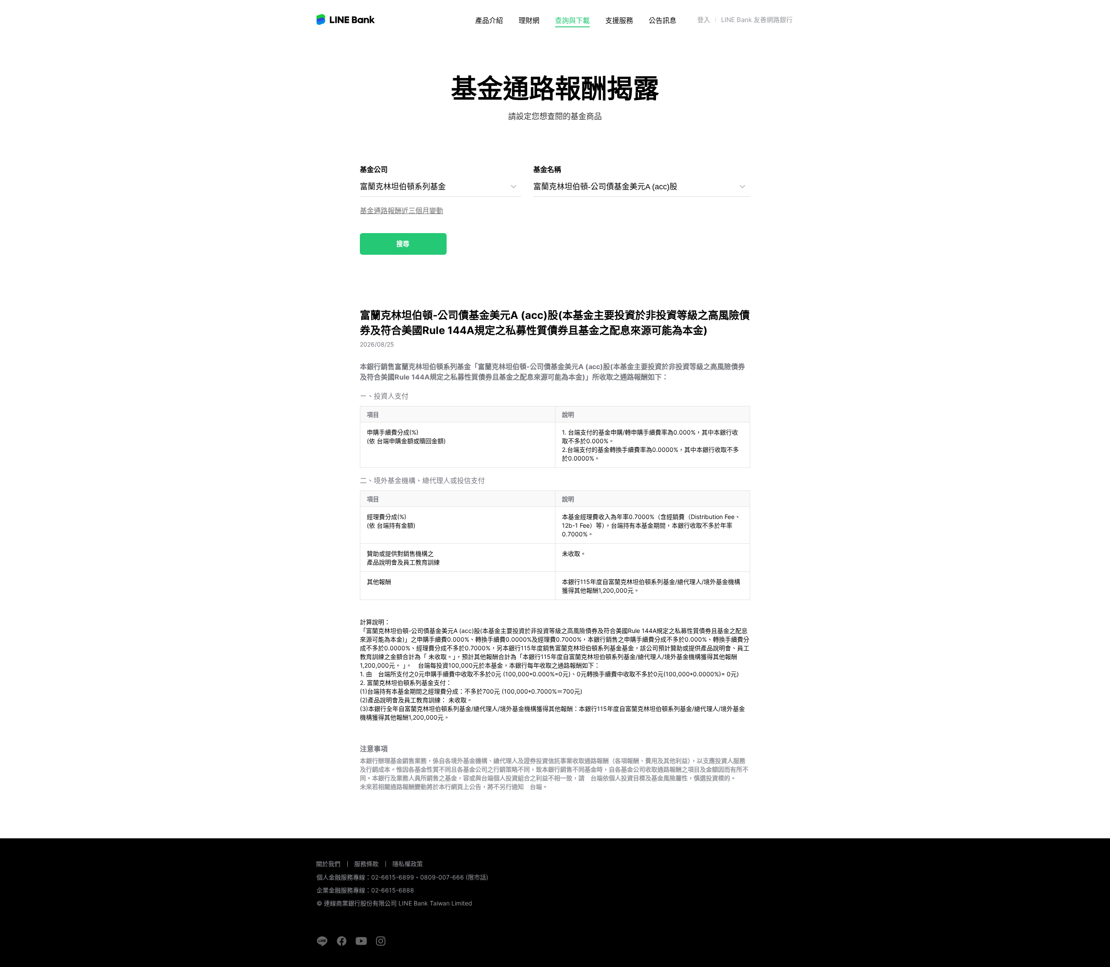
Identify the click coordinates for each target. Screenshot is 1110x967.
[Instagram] (380, 941)
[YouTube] (361, 941)
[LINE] (322, 941)
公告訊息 (662, 20)
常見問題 (620, 43)
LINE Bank (346, 19)
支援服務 (619, 20)
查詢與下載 (572, 20)
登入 (703, 19)
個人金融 (498, 43)
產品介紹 (489, 20)
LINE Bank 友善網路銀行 (757, 19)
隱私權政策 (407, 863)
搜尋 (402, 244)
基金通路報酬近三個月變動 (401, 210)
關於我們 (328, 863)
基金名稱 (547, 169)
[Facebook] (341, 941)
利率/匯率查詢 (577, 43)
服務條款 (366, 863)
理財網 (529, 20)
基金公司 (374, 169)
